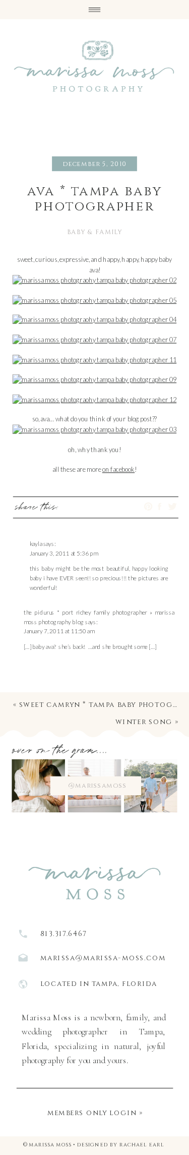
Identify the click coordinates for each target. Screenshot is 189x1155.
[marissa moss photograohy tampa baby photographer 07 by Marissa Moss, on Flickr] (95, 339)
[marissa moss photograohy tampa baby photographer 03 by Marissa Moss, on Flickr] (95, 429)
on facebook (118, 469)
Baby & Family (94, 232)
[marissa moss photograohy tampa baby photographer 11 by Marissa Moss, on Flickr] (95, 359)
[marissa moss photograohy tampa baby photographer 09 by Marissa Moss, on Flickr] (95, 379)
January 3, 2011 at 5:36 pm (64, 553)
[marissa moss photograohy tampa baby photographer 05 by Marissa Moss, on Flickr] (95, 299)
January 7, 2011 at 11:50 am (59, 631)
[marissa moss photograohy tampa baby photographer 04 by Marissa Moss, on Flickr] (95, 319)
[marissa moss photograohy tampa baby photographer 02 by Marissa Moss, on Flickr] (95, 280)
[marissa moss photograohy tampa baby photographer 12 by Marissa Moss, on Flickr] (95, 399)
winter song (143, 722)
